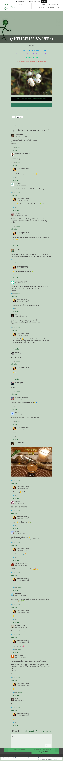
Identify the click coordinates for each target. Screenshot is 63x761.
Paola (17, 699)
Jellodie (18, 184)
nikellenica (19, 135)
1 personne (18, 147)
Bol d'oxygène (9, 7)
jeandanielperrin (21, 281)
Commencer (44, 1)
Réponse (48, 745)
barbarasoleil (20, 626)
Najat (17, 412)
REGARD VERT (43, 7)
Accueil (43, 4)
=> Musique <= (31, 104)
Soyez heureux (19, 750)
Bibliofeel (18, 594)
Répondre (14, 150)
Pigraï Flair (19, 382)
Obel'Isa (17, 249)
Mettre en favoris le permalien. (17, 125)
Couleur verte (53, 7)
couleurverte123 (23, 169)
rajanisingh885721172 (22, 153)
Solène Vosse (19, 443)
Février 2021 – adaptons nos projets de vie (43, 751)
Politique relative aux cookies (35, 758)
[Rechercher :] (25, 4)
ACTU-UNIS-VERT (53, 4)
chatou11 (18, 214)
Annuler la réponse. (46, 731)
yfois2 (17, 532)
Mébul (17, 352)
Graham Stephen (21, 564)
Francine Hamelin (21, 397)
